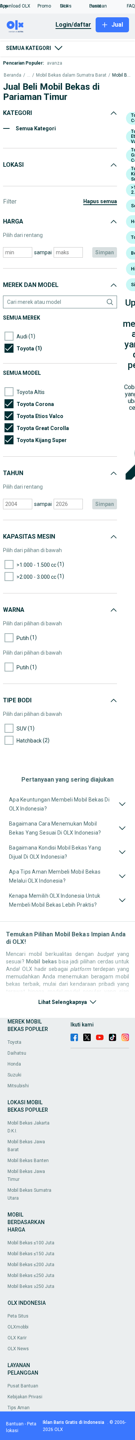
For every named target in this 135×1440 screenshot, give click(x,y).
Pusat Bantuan (23, 1386)
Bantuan (15, 1423)
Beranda (12, 75)
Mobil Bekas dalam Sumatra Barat (71, 75)
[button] (19, 6)
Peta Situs (18, 1316)
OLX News (18, 1348)
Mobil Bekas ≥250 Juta (31, 1286)
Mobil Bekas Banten (28, 1160)
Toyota (14, 1042)
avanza (54, 63)
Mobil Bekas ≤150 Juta (31, 1253)
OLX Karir (17, 1337)
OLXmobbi (18, 1327)
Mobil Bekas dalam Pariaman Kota (121, 75)
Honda (14, 1064)
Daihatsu (17, 1053)
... (28, 75)
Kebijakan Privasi (25, 1396)
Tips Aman (19, 1407)
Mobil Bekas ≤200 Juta (31, 1264)
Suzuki (14, 1075)
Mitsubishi (18, 1085)
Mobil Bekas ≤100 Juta (31, 1242)
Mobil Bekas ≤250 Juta (31, 1275)
